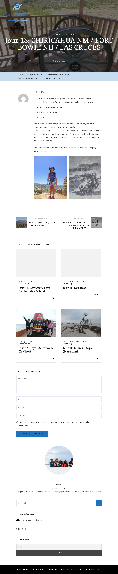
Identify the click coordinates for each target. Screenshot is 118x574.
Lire (50, 298)
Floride (39, 281)
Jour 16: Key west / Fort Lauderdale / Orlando (34, 289)
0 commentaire (59, 61)
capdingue (23, 107)
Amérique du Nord (42, 34)
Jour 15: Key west (74, 287)
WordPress (95, 569)
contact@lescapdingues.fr (33, 520)
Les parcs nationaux (61, 34)
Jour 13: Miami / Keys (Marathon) (77, 349)
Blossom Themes (72, 569)
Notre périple (77, 34)
